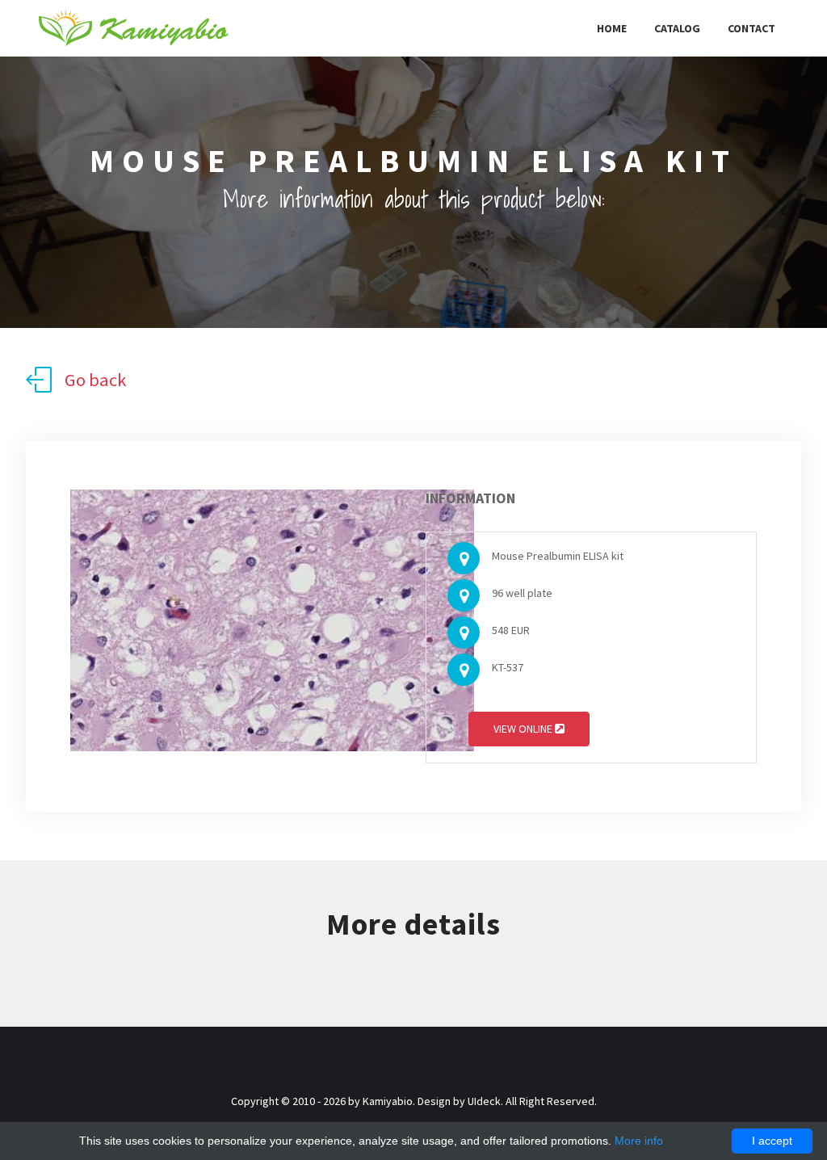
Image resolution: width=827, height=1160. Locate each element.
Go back (95, 379)
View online (524, 728)
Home (612, 28)
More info (639, 1140)
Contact (751, 28)
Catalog (677, 28)
